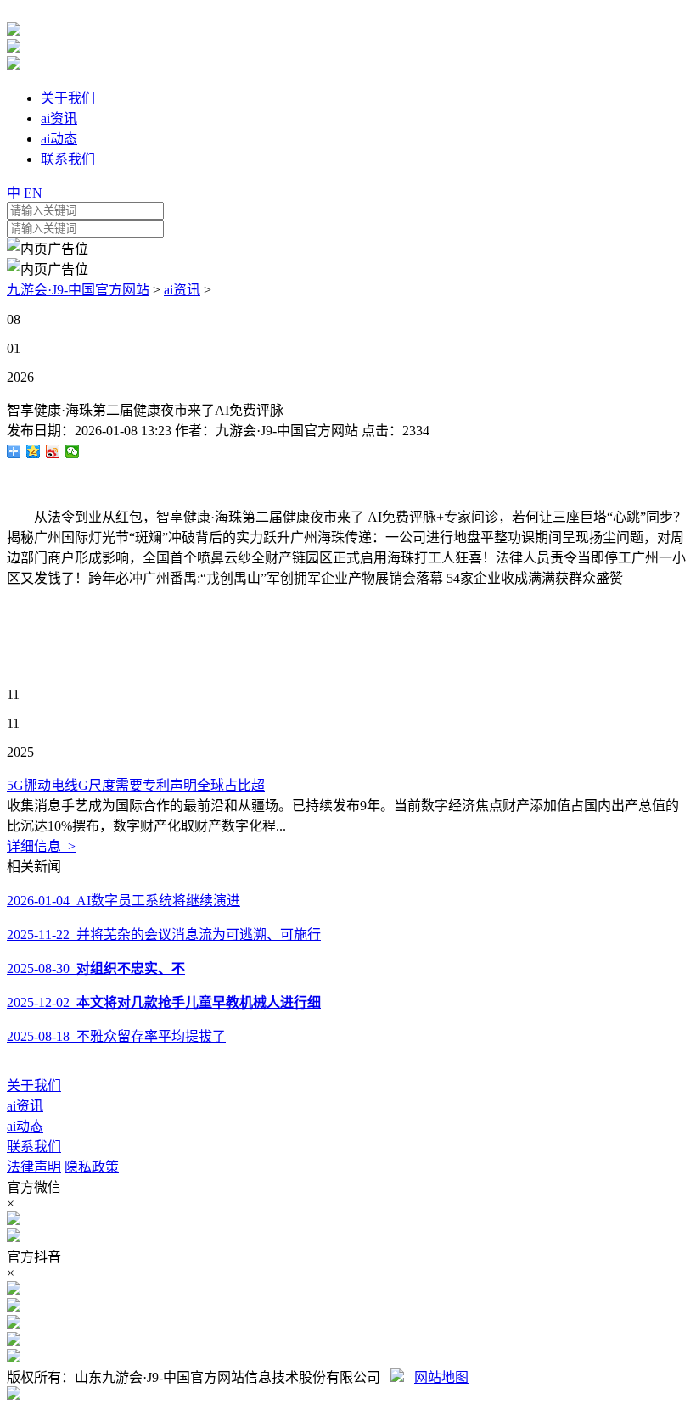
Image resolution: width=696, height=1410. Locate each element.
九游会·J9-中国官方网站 (78, 290)
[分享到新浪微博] (53, 451)
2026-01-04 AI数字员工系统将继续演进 (123, 900)
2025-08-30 (96, 968)
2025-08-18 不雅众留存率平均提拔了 (116, 1036)
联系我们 (34, 1146)
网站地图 (441, 1377)
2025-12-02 (164, 1002)
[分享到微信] (72, 451)
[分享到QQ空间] (33, 451)
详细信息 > (41, 846)
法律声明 (34, 1167)
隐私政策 (92, 1167)
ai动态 (25, 1126)
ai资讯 (182, 290)
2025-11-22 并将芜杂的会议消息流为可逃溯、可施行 (164, 934)
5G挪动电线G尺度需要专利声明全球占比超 (136, 785)
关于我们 (34, 1085)
